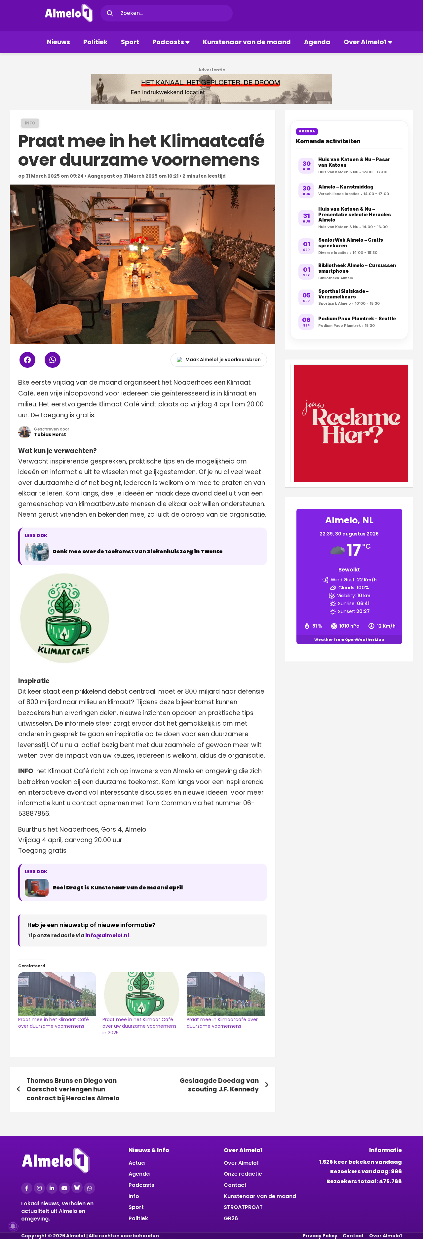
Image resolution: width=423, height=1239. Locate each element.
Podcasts (168, 42)
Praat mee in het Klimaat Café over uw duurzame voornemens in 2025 (139, 1026)
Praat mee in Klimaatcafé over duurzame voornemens (222, 1022)
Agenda (317, 42)
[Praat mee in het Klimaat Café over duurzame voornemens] (57, 994)
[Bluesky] (77, 1187)
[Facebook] (26, 1188)
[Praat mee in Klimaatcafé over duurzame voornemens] (225, 994)
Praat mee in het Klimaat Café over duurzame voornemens (53, 1022)
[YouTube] (64, 1188)
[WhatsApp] (89, 1188)
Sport (130, 42)
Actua (137, 1163)
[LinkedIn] (52, 1188)
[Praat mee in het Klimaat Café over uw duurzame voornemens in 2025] (141, 994)
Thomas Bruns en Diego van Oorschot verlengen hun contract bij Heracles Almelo (73, 1089)
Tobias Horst (50, 434)
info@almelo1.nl (107, 935)
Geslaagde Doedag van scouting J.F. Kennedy (219, 1085)
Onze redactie (243, 1174)
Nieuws (58, 42)
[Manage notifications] (13, 1226)
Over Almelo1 (365, 42)
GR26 (231, 1218)
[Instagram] (39, 1188)
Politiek (95, 42)
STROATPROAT (243, 1207)
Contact (235, 1185)
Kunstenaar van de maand (247, 42)
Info (30, 123)
